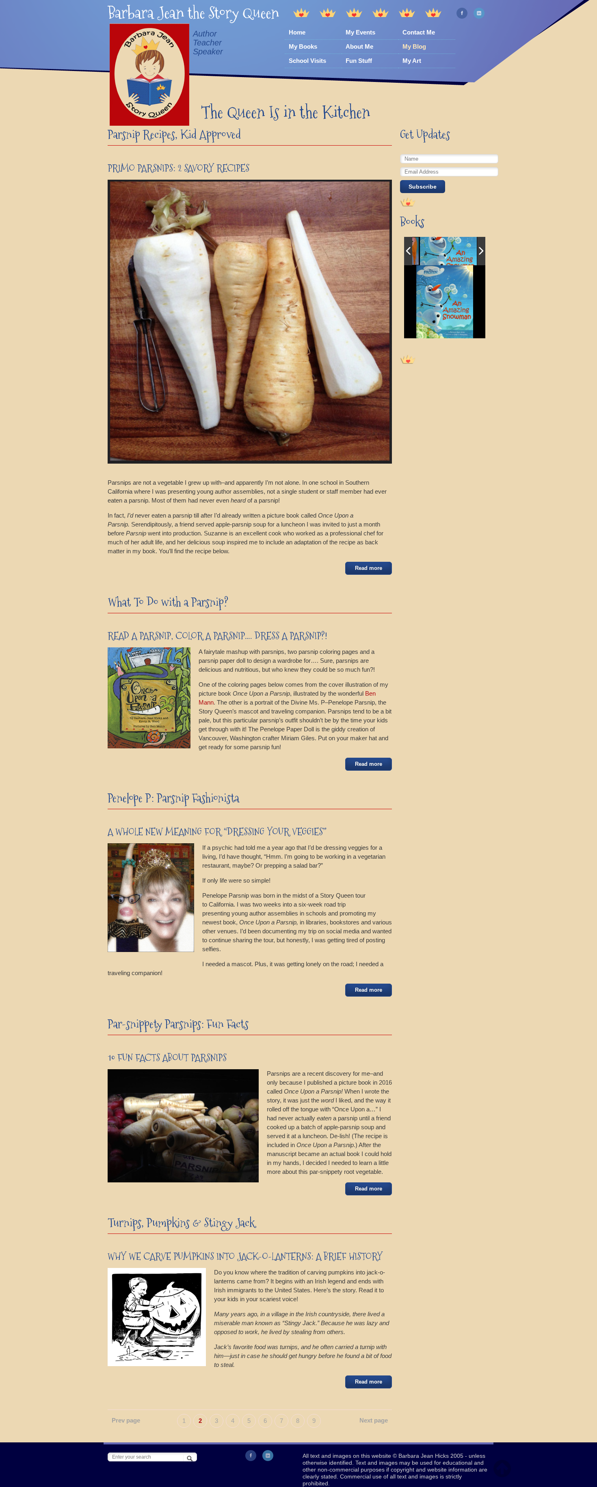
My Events (360, 32)
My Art (411, 60)
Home (297, 32)
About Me (359, 46)
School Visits (307, 60)
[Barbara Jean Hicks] (149, 76)
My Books (303, 46)
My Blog (414, 46)
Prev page (126, 1420)
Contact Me (418, 32)
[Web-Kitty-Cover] (448, 251)
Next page (373, 1420)
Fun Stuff (359, 60)
